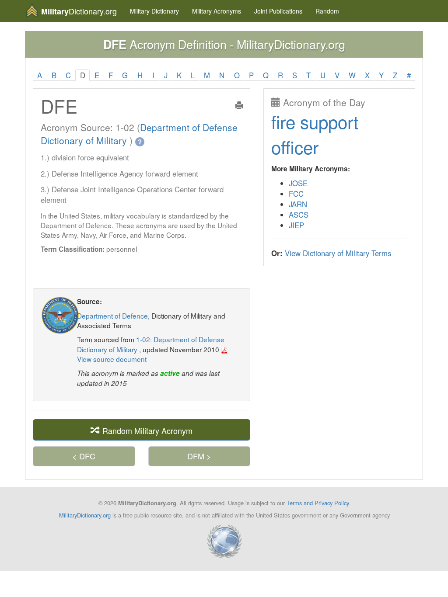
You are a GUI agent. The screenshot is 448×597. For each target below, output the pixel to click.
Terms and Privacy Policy (318, 503)
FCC (296, 193)
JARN (298, 204)
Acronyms (216, 11)
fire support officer (314, 134)
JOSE (298, 183)
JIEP (296, 225)
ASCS (298, 214)
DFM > (199, 456)
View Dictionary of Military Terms (338, 253)
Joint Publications (278, 11)
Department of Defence (112, 315)
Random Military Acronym (146, 430)
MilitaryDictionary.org (85, 515)
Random (327, 11)
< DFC (83, 456)
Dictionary (154, 11)
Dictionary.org (79, 11)
